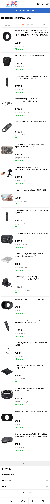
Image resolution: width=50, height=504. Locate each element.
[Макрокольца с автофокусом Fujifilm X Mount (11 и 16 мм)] (7, 394)
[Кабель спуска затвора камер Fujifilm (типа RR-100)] (7, 349)
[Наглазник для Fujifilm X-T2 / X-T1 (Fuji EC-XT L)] (7, 417)
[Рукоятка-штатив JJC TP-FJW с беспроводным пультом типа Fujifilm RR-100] (7, 173)
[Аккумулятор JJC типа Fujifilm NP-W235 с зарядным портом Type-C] (7, 150)
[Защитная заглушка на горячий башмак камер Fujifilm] (7, 371)
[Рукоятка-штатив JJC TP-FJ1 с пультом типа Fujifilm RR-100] (7, 216)
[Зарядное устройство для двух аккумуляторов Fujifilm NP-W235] (7, 282)
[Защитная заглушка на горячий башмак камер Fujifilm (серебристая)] (7, 260)
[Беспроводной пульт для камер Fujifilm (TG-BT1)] (7, 127)
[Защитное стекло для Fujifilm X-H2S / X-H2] (7, 196)
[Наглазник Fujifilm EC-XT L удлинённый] (7, 305)
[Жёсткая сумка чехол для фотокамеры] (7, 61)
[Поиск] (42, 4)
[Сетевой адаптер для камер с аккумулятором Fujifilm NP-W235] (7, 105)
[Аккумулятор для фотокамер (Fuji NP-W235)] (7, 239)
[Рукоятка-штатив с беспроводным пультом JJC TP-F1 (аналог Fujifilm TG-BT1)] (7, 82)
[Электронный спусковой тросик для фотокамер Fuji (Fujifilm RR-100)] (7, 326)
